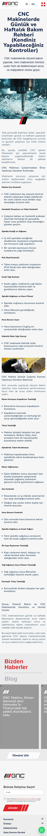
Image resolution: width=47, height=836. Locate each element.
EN (33, 4)
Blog (11, 678)
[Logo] (10, 7)
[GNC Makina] (23, 777)
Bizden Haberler (16, 664)
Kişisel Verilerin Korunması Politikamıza (26, 798)
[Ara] (26, 4)
